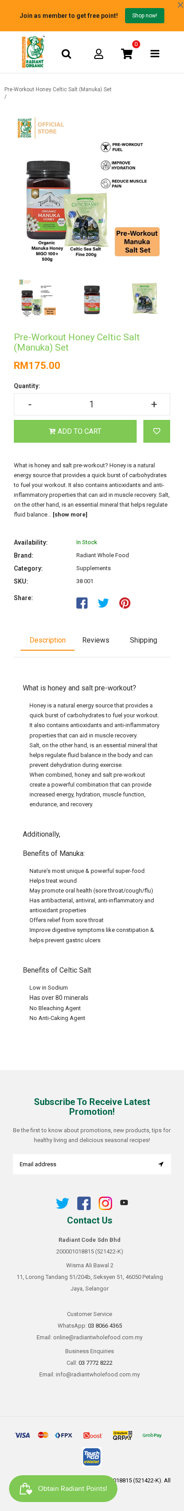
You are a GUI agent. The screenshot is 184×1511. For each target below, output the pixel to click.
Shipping (143, 640)
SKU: (21, 581)
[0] (127, 53)
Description (47, 640)
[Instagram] (105, 1208)
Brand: (23, 555)
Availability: (31, 542)
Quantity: (27, 385)
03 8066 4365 (105, 1325)
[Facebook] (84, 1208)
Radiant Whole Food (102, 555)
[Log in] (98, 53)
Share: (23, 597)
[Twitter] (62, 1208)
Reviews (95, 640)
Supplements (93, 568)
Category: (28, 568)
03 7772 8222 (96, 1362)
